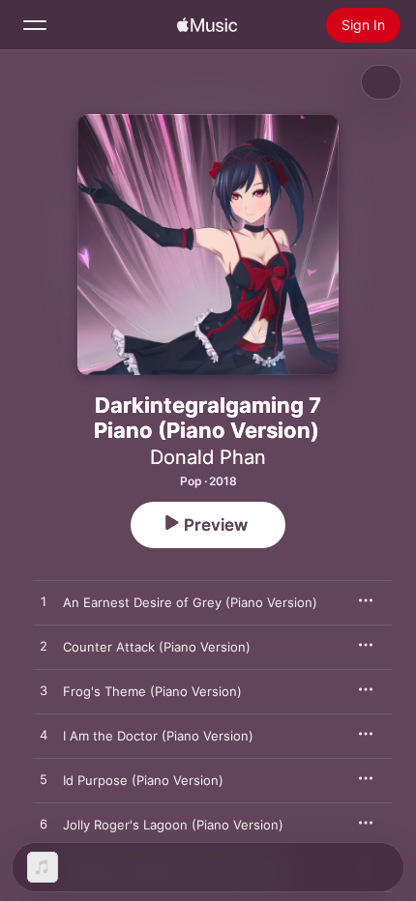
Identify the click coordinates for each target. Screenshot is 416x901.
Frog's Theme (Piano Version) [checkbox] (152, 691)
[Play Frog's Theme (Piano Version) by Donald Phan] (43, 691)
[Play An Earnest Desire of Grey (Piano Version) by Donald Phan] (43, 602)
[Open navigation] (35, 25)
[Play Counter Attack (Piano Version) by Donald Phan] (43, 646)
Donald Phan (208, 457)
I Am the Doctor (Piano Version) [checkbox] (158, 735)
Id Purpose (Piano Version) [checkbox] (143, 780)
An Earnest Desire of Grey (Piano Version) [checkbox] (190, 602)
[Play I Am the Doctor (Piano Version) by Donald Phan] (43, 735)
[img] (207, 25)
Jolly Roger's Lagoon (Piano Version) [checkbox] (173, 824)
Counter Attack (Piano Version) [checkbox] (157, 646)
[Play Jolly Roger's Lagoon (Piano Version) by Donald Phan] (43, 824)
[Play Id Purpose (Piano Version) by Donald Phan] (43, 780)
